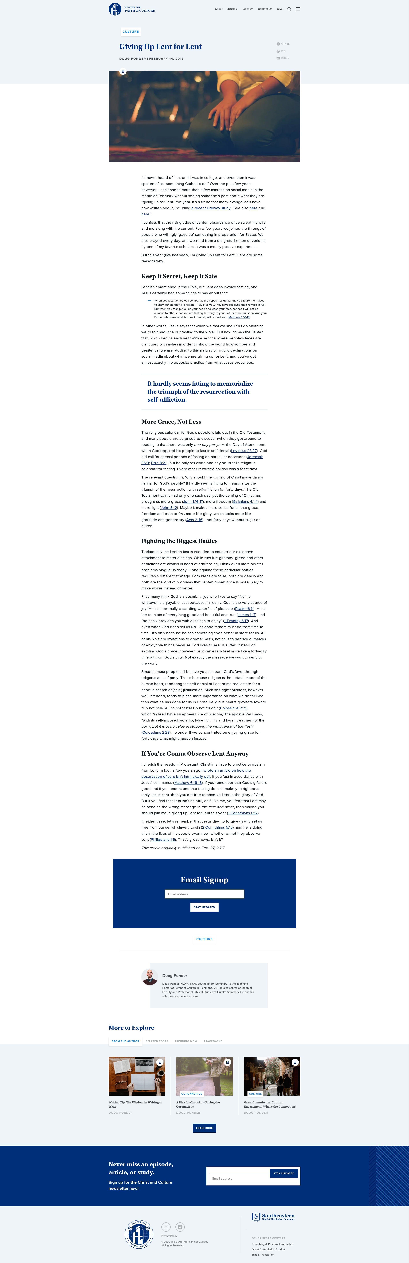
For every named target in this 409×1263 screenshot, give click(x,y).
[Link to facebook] (180, 1227)
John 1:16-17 (193, 501)
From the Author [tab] (125, 1041)
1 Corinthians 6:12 (243, 813)
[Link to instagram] (166, 1227)
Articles (232, 9)
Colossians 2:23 (156, 732)
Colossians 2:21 (233, 708)
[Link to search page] (289, 9)
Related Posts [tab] (157, 1041)
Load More (204, 1128)
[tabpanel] (204, 1095)
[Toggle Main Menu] (298, 9)
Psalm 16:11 (244, 609)
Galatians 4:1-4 (245, 501)
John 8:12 (169, 508)
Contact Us (265, 9)
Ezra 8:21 (158, 463)
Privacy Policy (169, 1236)
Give (280, 9)
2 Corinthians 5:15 (217, 827)
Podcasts (247, 9)
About (219, 9)
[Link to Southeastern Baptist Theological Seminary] (273, 1221)
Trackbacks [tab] (213, 1041)
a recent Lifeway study (210, 208)
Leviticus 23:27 (244, 451)
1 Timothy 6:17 (236, 621)
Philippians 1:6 (163, 839)
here (254, 208)
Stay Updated (204, 907)
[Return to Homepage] (139, 1234)
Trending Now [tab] (186, 1041)
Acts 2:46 (194, 520)
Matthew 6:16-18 (239, 317)
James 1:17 (246, 615)
